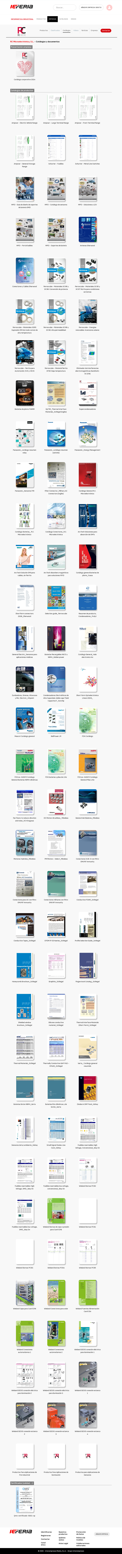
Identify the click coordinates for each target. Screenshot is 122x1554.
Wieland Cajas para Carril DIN (24, 1309)
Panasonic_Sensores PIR (24, 491)
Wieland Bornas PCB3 (24, 1268)
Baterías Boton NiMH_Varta (24, 1104)
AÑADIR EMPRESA (102, 1534)
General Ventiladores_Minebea (87, 818)
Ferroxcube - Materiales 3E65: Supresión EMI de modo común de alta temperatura (25, 330)
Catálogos (63, 19)
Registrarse (46, 1536)
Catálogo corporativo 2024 (24, 79)
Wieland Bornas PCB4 (56, 1268)
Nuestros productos (63, 1533)
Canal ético (43, 1544)
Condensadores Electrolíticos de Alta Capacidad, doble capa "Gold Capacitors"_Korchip (56, 698)
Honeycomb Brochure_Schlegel (24, 981)
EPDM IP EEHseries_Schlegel (56, 941)
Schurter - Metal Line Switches (87, 164)
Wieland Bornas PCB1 (87, 1227)
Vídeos (73, 19)
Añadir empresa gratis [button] (91, 7)
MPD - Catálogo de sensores (56, 205)
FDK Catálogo (87, 736)
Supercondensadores (87, 409)
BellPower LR (56, 736)
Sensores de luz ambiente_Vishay (25, 1145)
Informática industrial (22, 19)
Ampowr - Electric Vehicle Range (24, 123)
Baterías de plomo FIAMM (25, 409)
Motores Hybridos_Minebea (24, 859)
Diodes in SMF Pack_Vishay (87, 1104)
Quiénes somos (62, 1539)
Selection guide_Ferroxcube (56, 613)
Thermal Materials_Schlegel (25, 1063)
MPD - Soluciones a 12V (87, 205)
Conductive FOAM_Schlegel (87, 900)
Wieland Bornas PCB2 (87, 1186)
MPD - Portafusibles (25, 245)
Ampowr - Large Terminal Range (56, 123)
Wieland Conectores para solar (56, 1309)
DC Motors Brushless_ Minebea (56, 818)
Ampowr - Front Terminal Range (87, 123)
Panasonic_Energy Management (87, 450)
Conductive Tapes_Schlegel (25, 941)
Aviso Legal (63, 1543)
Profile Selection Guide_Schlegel (87, 941)
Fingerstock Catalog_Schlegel (87, 981)
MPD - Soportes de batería (56, 245)
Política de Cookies (80, 1539)
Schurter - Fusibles (56, 164)
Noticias (84, 30)
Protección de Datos (81, 1533)
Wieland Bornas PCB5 (87, 1268)
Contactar (106, 30)
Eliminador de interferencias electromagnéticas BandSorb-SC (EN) (87, 371)
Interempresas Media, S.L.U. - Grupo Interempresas (64, 1551)
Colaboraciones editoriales (82, 1544)
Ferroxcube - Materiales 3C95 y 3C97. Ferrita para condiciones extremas (87, 289)
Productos (41, 19)
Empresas (52, 19)
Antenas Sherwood (87, 245)
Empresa (94, 30)
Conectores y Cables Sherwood (24, 286)
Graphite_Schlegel (56, 981)
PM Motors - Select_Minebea (56, 859)
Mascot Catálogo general (25, 736)
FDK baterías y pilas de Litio (56, 777)
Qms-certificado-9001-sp (24, 1516)
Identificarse (46, 1532)
